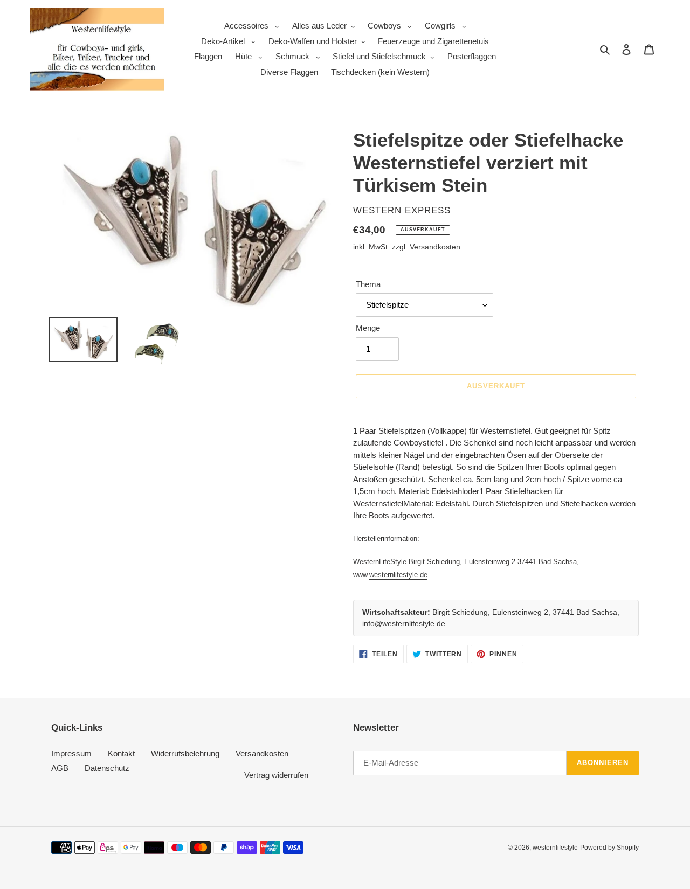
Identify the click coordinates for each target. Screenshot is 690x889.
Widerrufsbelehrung (185, 753)
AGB (59, 768)
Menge (368, 327)
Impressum (71, 753)
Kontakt (121, 753)
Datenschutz (107, 768)
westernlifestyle (555, 847)
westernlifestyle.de (398, 575)
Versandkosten (435, 246)
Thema (368, 284)
